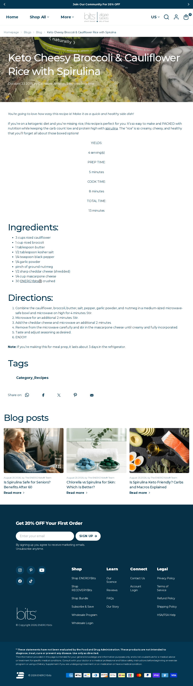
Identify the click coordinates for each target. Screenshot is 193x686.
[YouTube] (42, 570)
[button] (4, 4)
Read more (13, 493)
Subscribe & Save (83, 606)
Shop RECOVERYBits (82, 588)
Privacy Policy (166, 578)
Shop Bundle (80, 598)
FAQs (109, 598)
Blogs (27, 32)
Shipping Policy (167, 606)
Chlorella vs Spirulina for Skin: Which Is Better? (91, 484)
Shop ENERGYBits (84, 578)
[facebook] (20, 581)
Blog (39, 32)
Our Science (111, 580)
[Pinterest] (31, 570)
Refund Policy (166, 598)
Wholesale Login (82, 623)
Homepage (11, 32)
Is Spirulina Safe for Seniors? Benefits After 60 (27, 484)
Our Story (112, 606)
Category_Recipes (32, 378)
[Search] (166, 17)
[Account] (176, 17)
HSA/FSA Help (166, 615)
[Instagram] (20, 570)
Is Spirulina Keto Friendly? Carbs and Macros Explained (156, 484)
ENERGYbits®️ (31, 281)
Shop (77, 569)
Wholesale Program (84, 615)
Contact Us (137, 578)
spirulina (111, 128)
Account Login (135, 588)
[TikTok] (31, 581)
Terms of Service (162, 588)
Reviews (111, 590)
